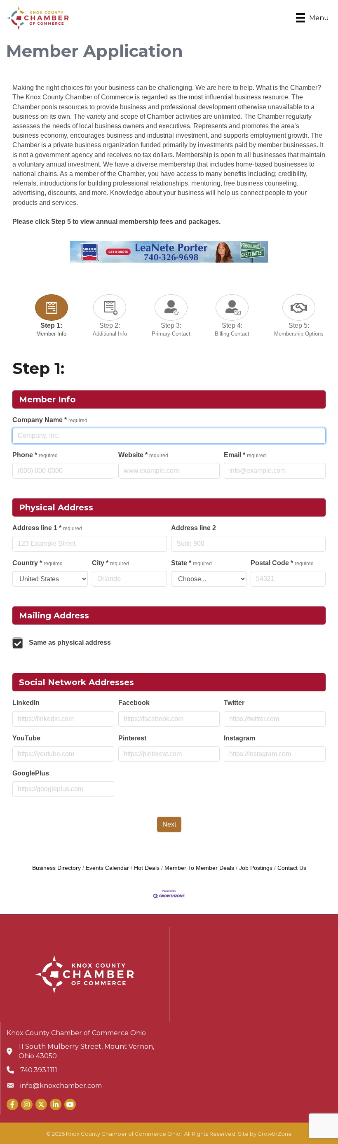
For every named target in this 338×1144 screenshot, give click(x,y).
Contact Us (291, 868)
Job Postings (255, 868)
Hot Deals (147, 868)
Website (143, 454)
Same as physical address (70, 642)
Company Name (49, 419)
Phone (35, 454)
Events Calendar (107, 868)
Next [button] (169, 824)
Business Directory (56, 868)
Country (37, 562)
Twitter (234, 702)
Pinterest (132, 738)
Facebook (134, 702)
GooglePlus (30, 773)
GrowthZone (275, 1133)
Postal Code (282, 562)
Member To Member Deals (199, 868)
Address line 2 (193, 527)
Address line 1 (47, 527)
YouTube (26, 738)
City (110, 562)
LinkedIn (26, 702)
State (191, 562)
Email (245, 454)
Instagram (239, 738)
